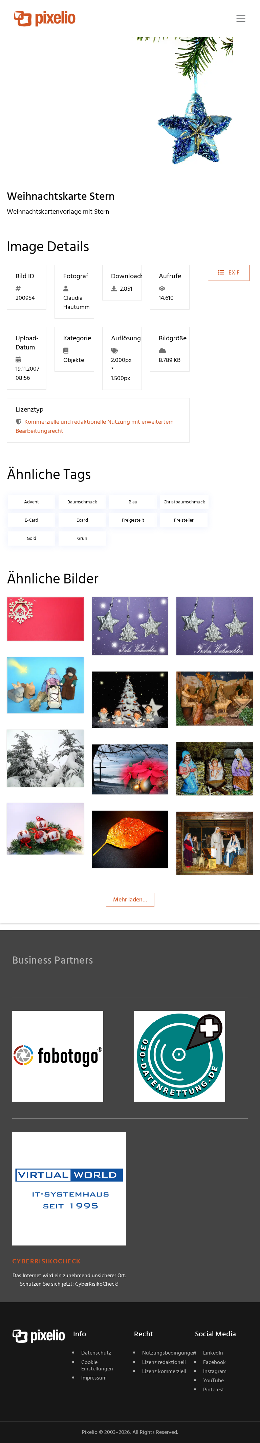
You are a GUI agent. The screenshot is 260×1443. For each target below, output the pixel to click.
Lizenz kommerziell (164, 1371)
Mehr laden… (130, 899)
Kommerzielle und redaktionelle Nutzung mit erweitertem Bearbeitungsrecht (95, 426)
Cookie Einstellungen (97, 1365)
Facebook (214, 1362)
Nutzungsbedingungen (164, 1352)
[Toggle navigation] (240, 18)
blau (133, 502)
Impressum (94, 1377)
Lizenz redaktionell (164, 1362)
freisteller (184, 520)
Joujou (124, 758)
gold (31, 538)
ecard (82, 520)
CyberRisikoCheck (46, 1261)
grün (82, 538)
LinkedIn (213, 1352)
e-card (31, 520)
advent (31, 502)
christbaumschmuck (184, 502)
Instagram (214, 1371)
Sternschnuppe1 (51, 610)
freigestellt (133, 520)
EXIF (233, 273)
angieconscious (50, 816)
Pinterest (213, 1389)
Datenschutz (96, 1352)
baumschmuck (82, 502)
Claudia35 (43, 743)
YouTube (213, 1380)
